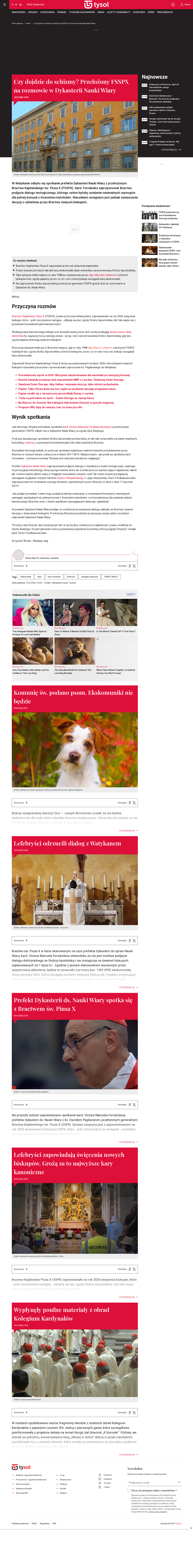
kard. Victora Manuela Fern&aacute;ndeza (87, 427)
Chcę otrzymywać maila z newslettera (154, 1490)
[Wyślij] (179, 1482)
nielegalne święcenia (89, 576)
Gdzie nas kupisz (23, 1484)
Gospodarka (47, 12)
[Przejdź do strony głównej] (93, 4)
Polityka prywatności (20, 1523)
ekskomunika (25, 576)
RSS (54, 1523)
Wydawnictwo (65, 1479)
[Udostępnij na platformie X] (134, 566)
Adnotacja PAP (22, 1493)
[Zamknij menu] (5, 4)
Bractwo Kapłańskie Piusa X (28, 316)
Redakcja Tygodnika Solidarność (29, 1475)
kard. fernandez (54, 576)
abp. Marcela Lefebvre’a (103, 275)
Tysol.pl (178, 1523)
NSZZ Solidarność (35, 4)
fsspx (39, 576)
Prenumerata (165, 12)
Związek (33, 12)
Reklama (63, 1493)
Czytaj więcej (169, 149)
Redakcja (63, 1484)
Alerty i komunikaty (118, 12)
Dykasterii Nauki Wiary (33, 466)
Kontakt (63, 1488)
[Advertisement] (96, 51)
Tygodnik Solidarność (82, 12)
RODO (34, 1523)
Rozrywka (139, 12)
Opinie (151, 12)
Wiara (101, 12)
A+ (16, 4)
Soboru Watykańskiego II (71, 478)
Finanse (61, 12)
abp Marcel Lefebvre (100, 348)
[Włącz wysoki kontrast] (21, 4)
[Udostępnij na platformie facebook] (129, 566)
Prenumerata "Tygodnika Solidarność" (31, 1479)
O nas (62, 1475)
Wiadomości (18, 12)
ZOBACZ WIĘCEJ (111, 576)
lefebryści (71, 576)
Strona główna (17, 23)
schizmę (29, 443)
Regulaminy (44, 1523)
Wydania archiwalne (24, 1488)
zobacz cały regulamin (158, 1511)
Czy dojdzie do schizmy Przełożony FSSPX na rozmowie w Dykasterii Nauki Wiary (64, 23)
